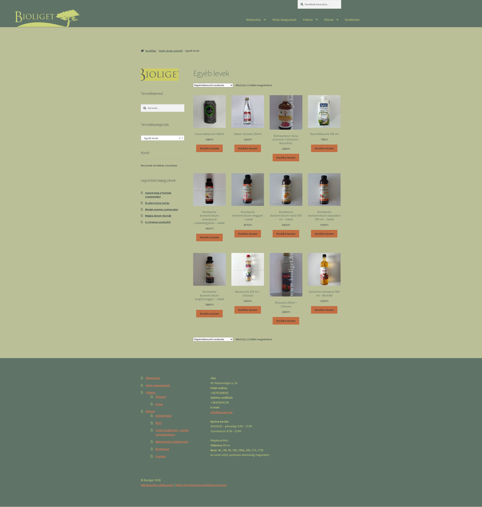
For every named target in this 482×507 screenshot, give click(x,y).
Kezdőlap (150, 50)
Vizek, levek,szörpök (171, 50)
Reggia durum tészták (158, 215)
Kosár (159, 404)
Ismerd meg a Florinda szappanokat (158, 194)
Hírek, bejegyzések (284, 19)
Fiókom (308, 19)
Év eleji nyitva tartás (157, 203)
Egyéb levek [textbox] (161, 138)
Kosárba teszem (209, 148)
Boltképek (162, 449)
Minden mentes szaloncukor (161, 209)
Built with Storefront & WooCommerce (201, 485)
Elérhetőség (164, 415)
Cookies (161, 456)
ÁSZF (159, 423)
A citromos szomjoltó (158, 222)
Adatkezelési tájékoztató (172, 441)
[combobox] (162, 138)
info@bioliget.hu (221, 412)
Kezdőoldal (352, 19)
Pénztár (161, 397)
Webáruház (253, 19)
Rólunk (328, 19)
